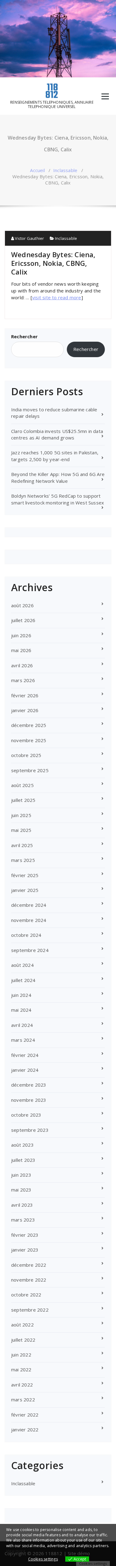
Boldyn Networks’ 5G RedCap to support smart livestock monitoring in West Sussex (57, 499)
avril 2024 (22, 1025)
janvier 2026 (24, 710)
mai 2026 (21, 650)
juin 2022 (21, 1355)
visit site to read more (56, 297)
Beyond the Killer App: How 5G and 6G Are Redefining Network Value (58, 477)
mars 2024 (23, 1040)
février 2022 (24, 1415)
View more (15, 1551)
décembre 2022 (28, 1265)
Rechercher (24, 336)
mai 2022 (21, 1369)
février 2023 (24, 1235)
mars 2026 (23, 680)
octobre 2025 (26, 755)
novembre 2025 (28, 740)
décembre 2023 (28, 1085)
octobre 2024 (26, 935)
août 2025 (22, 785)
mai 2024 (21, 1010)
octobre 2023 (26, 1115)
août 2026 (22, 605)
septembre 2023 (30, 1130)
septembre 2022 (30, 1310)
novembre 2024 (28, 920)
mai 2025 (21, 830)
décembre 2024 (28, 905)
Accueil (37, 170)
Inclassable (65, 170)
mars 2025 (23, 860)
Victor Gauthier (29, 238)
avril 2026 (22, 665)
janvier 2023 (24, 1250)
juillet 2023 (23, 1160)
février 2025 (24, 875)
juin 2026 (21, 635)
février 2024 (24, 1055)
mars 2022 (23, 1399)
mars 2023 (23, 1220)
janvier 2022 (24, 1429)
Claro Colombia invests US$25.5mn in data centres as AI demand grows (57, 434)
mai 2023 (21, 1190)
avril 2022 (22, 1385)
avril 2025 (22, 845)
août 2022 (22, 1325)
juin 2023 (21, 1175)
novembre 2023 (28, 1100)
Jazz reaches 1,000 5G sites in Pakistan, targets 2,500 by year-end (54, 455)
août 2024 (22, 965)
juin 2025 (21, 815)
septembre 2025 (30, 770)
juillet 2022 (23, 1340)
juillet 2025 (23, 800)
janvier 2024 (24, 1070)
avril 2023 (22, 1205)
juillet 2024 (23, 980)
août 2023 (22, 1145)
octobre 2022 (26, 1294)
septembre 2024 (30, 950)
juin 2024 (21, 995)
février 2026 (24, 695)
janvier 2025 (24, 890)
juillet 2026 (23, 620)
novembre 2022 (28, 1280)
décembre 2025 (28, 725)
